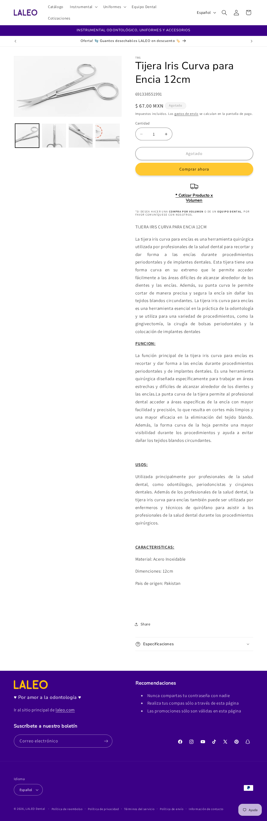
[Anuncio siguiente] (251, 41)
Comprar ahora (194, 169)
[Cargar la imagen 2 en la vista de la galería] (54, 136)
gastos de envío (186, 113)
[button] (83, 6)
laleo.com (65, 710)
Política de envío (172, 809)
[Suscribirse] (106, 741)
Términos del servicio (139, 809)
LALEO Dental (35, 809)
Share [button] (145, 624)
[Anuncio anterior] (15, 41)
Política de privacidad (103, 809)
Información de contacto (206, 809)
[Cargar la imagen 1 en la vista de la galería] (27, 136)
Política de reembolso (67, 809)
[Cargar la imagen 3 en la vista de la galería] (81, 136)
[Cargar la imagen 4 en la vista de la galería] (107, 136)
